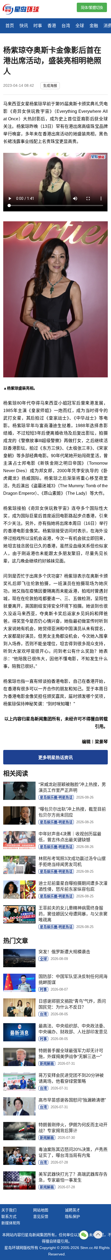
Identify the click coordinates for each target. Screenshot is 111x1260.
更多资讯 (55, 757)
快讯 (23, 25)
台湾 (65, 25)
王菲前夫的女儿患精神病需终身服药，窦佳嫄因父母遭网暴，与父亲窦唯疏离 (73, 914)
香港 (51, 25)
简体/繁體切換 (92, 8)
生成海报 (50, 86)
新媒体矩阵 (10, 1223)
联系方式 (8, 1216)
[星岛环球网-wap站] (24, 10)
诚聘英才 (72, 1210)
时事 (37, 25)
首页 (9, 25)
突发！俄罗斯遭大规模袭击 (64, 951)
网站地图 (40, 1210)
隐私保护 (72, 1216)
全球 (79, 25)
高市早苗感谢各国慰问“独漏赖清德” (72, 1100)
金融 (93, 25)
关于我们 (8, 1210)
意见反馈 (40, 1216)
